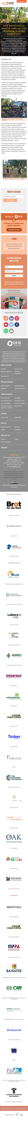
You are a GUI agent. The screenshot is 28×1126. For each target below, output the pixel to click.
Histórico (3, 369)
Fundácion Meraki (14, 868)
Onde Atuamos (6, 394)
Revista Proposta (5, 427)
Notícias (3, 439)
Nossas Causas (7, 382)
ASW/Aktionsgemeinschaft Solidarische (14, 584)
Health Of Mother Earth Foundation (14, 665)
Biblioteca (17, 427)
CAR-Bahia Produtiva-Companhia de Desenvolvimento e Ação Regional (14, 998)
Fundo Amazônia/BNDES (14, 937)
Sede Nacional (18, 406)
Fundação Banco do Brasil (14, 1039)
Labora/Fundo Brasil (14, 624)
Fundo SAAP (17, 417)
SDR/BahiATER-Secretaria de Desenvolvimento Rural (14, 977)
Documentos (17, 429)
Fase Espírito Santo (6, 400)
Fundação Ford (14, 535)
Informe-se (5, 435)
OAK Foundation (14, 848)
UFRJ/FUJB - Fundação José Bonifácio (14, 1101)
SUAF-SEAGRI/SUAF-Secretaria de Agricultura (14, 1019)
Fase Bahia (17, 398)
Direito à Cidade (5, 385)
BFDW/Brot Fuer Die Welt (14, 515)
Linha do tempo (18, 369)
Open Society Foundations (14, 888)
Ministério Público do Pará (14, 957)
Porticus (14, 767)
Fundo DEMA (4, 417)
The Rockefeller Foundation (14, 787)
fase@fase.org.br (16, 466)
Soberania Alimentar (19, 388)
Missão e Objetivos (6, 371)
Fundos (4, 414)
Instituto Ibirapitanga (14, 916)
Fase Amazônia (5, 398)
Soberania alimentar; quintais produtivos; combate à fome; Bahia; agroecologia (14, 246)
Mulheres (3, 388)
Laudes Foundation (14, 827)
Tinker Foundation (14, 746)
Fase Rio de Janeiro (19, 403)
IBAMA (14, 1060)
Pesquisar (10, 200)
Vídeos (3, 429)
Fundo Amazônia (14, 726)
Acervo (4, 423)
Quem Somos (6, 365)
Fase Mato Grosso (19, 400)
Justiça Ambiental (19, 385)
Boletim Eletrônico (6, 442)
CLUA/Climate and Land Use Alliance (14, 604)
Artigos (16, 439)
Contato (4, 448)
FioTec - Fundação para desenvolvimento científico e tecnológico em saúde (14, 1081)
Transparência (4, 376)
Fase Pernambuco (6, 403)
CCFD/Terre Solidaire (14, 556)
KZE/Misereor (14, 685)
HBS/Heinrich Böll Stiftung (14, 645)
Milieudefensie (14, 706)
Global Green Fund (14, 807)
